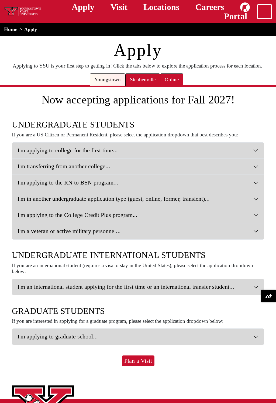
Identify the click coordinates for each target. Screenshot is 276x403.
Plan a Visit (138, 360)
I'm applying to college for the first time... (68, 150)
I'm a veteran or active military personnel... (69, 231)
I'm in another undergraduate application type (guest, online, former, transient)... (114, 198)
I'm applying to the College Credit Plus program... (77, 214)
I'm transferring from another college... (64, 166)
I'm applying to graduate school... (58, 336)
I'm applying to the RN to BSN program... (68, 182)
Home (10, 29)
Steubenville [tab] (143, 79)
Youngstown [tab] (107, 79)
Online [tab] (172, 79)
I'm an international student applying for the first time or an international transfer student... (126, 286)
